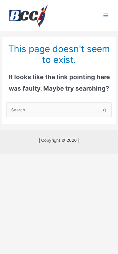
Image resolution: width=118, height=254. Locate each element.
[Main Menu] (106, 15)
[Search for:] (59, 109)
